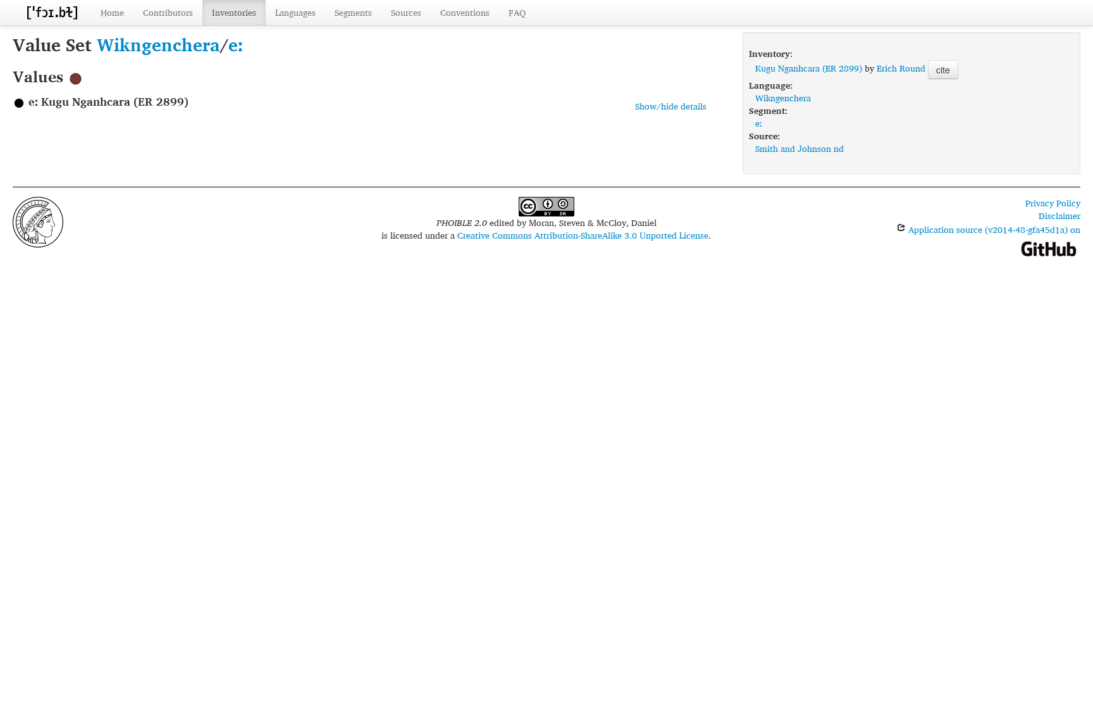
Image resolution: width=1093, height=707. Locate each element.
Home (112, 12)
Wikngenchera (158, 44)
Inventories (234, 12)
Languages (295, 12)
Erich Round (901, 68)
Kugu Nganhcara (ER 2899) (808, 68)
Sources (406, 12)
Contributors (168, 12)
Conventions (465, 12)
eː (235, 44)
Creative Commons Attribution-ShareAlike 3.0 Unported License (582, 235)
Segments (353, 12)
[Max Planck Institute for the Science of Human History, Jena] (38, 220)
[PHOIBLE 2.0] (52, 12)
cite (943, 69)
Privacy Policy (1052, 203)
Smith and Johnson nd (799, 148)
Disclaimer (1059, 215)
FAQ (517, 12)
